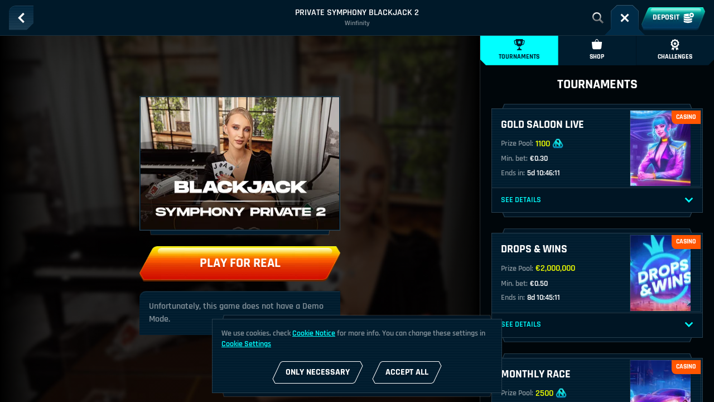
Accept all (406, 372)
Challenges (675, 56)
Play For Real (240, 263)
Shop (597, 56)
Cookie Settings (246, 343)
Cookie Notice (313, 333)
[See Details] (688, 200)
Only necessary (318, 372)
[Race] (625, 18)
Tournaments (519, 56)
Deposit (666, 17)
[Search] (598, 18)
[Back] (21, 18)
